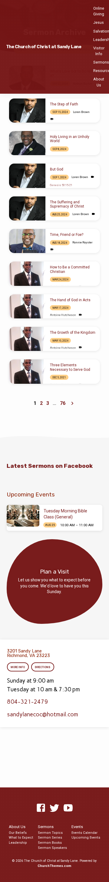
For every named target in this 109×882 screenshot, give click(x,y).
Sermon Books (50, 843)
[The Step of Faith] (27, 111)
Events (77, 826)
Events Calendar (84, 833)
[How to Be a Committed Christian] (27, 273)
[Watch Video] (52, 119)
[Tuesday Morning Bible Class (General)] (23, 516)
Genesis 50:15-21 (61, 185)
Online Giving (98, 11)
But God (56, 169)
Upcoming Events (85, 838)
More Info (18, 667)
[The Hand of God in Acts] (27, 306)
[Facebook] (40, 808)
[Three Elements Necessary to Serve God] (27, 371)
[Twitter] (54, 808)
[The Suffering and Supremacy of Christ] (27, 208)
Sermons (101, 62)
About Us (98, 82)
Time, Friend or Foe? (66, 235)
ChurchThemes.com (54, 866)
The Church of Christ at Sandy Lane (43, 46)
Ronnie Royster (82, 242)
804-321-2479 (27, 701)
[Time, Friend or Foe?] (27, 241)
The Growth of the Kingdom (72, 332)
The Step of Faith (64, 104)
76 (62, 403)
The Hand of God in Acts (70, 300)
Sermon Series (50, 838)
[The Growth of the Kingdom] (27, 339)
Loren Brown (81, 112)
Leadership (18, 843)
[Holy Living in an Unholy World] (27, 143)
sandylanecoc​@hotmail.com (42, 714)
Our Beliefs (18, 833)
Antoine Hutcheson (63, 315)
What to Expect (21, 838)
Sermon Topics (50, 833)
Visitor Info (98, 51)
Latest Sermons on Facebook (50, 465)
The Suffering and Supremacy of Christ (67, 204)
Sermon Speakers (52, 848)
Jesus (98, 22)
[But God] (27, 176)
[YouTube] (68, 808)
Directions (42, 667)
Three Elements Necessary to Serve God (70, 367)
